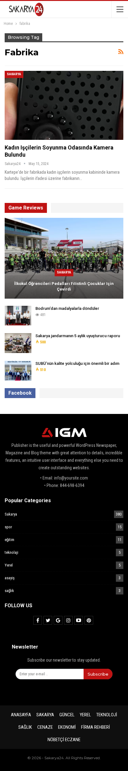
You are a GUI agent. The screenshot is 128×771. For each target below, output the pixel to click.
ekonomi (67, 727)
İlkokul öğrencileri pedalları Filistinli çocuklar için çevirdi (64, 286)
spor (8, 527)
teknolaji (11, 552)
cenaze (45, 727)
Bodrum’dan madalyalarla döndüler (67, 308)
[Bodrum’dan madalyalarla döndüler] (18, 316)
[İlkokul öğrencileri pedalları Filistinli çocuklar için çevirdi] (64, 258)
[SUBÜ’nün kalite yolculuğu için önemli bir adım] (18, 371)
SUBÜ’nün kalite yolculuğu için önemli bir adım (77, 363)
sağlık (9, 590)
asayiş (10, 578)
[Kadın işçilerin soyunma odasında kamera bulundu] (64, 105)
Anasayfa (21, 715)
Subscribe (98, 674)
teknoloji (106, 715)
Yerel (9, 565)
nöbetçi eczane (64, 739)
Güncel (67, 715)
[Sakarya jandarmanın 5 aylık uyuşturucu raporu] (18, 343)
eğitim (9, 539)
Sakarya (14, 74)
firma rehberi (95, 727)
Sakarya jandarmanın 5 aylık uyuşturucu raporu (77, 335)
